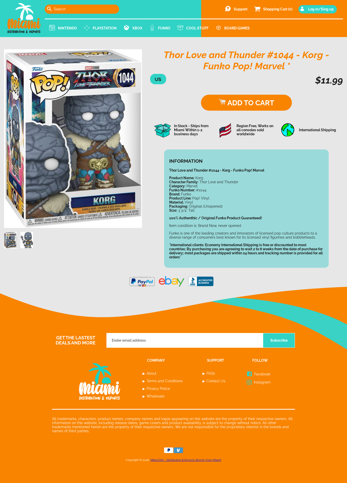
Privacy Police (158, 389)
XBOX (137, 28)
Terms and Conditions (165, 381)
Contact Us (216, 381)
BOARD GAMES (237, 28)
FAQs (211, 373)
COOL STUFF (197, 28)
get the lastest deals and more (76, 340)
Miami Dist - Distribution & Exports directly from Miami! (185, 460)
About (151, 373)
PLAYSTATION (105, 28)
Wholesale (155, 396)
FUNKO (164, 28)
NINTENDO (67, 28)
